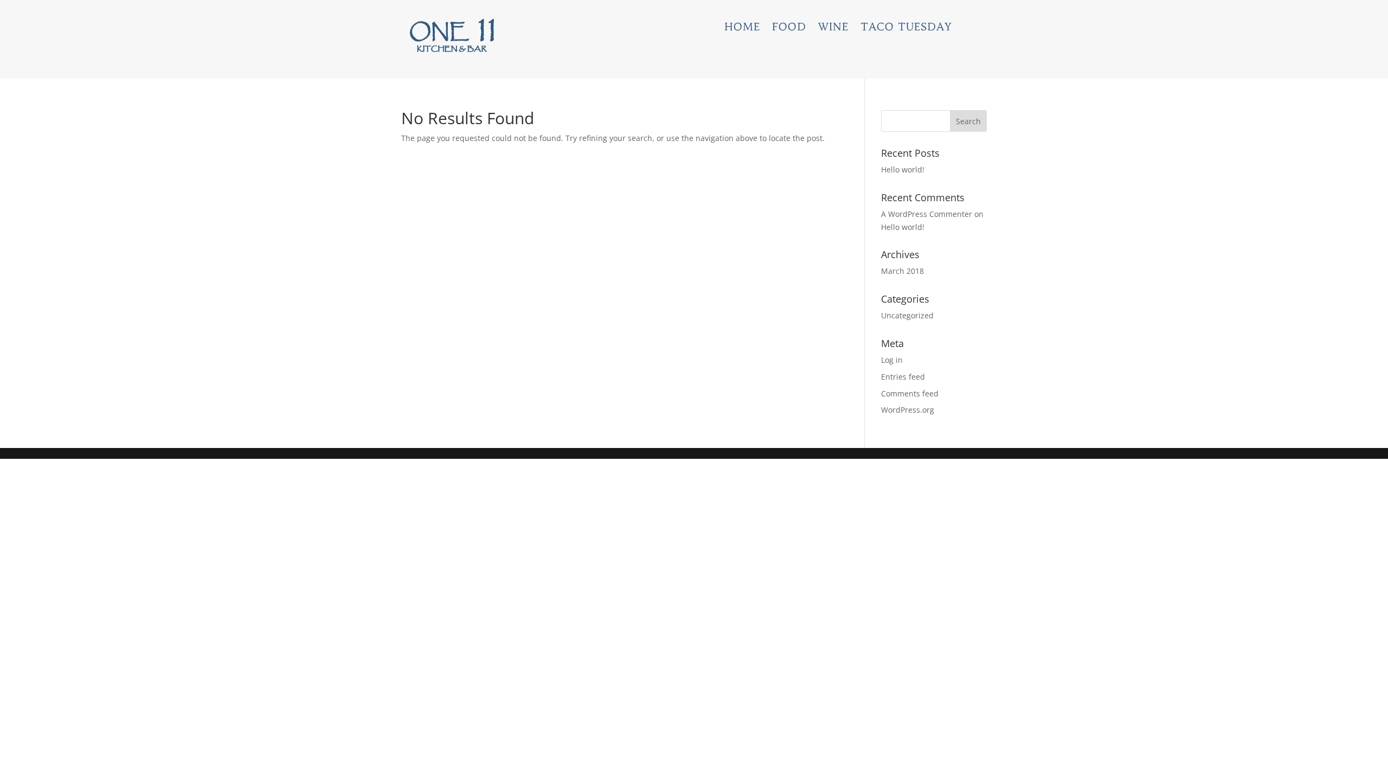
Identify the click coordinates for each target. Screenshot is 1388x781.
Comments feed (910, 393)
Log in (892, 360)
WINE (833, 28)
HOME (742, 28)
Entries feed (903, 377)
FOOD (789, 28)
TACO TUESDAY (906, 28)
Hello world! (902, 169)
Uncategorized (907, 315)
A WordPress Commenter (926, 214)
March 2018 (902, 271)
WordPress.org (907, 410)
